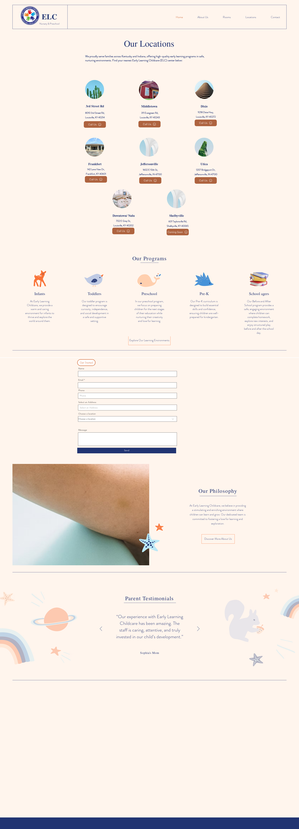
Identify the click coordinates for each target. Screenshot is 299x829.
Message (82, 430)
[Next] (198, 628)
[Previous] (101, 628)
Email (80, 380)
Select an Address (87, 402)
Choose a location (87, 414)
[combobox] (127, 407)
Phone (81, 390)
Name (81, 368)
